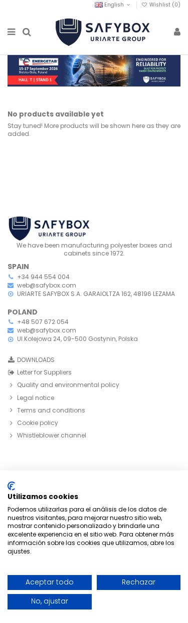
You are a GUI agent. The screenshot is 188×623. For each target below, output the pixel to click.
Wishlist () (164, 4)
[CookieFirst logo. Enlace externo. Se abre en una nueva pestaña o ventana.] (11, 486)
